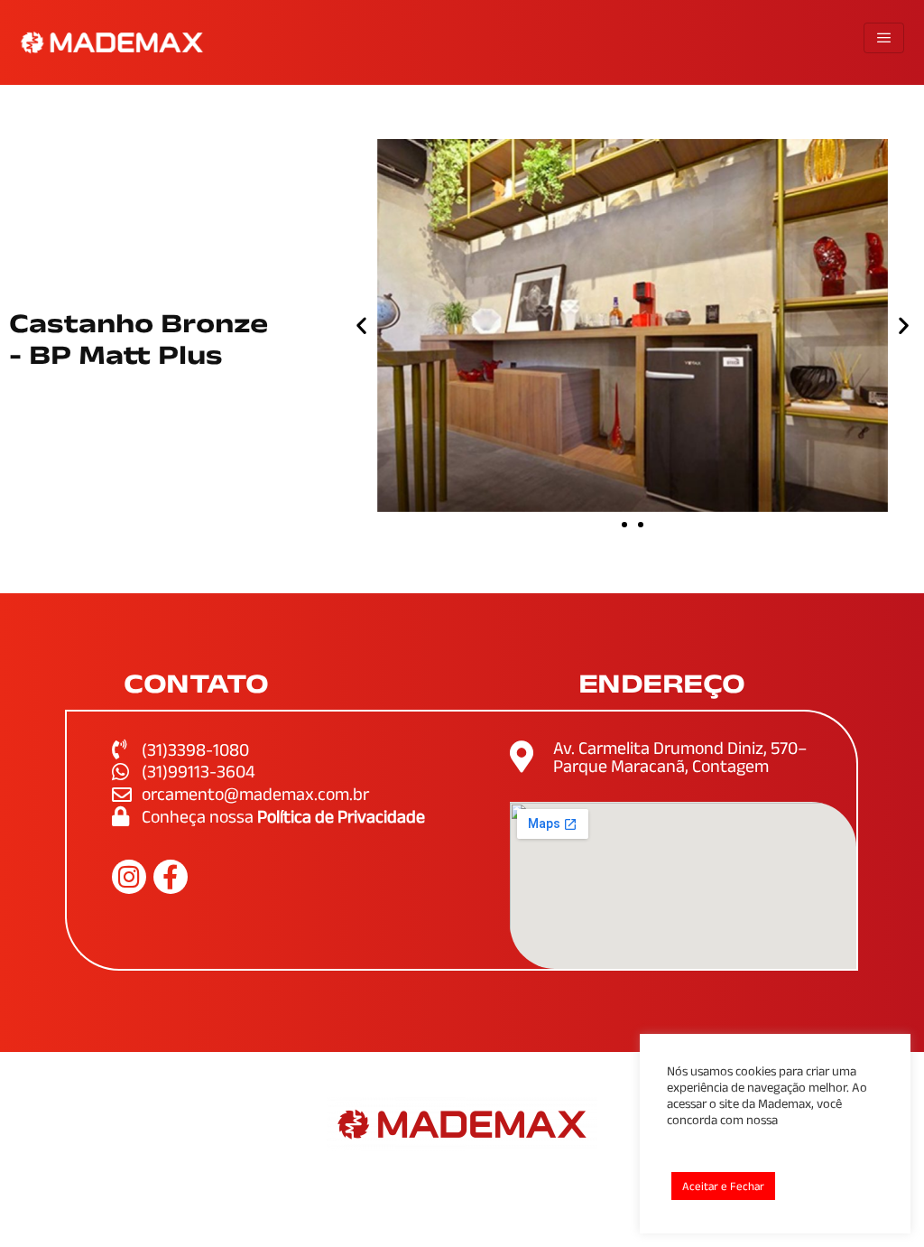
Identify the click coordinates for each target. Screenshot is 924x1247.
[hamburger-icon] (884, 38)
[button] (361, 325)
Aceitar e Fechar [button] (723, 1186)
